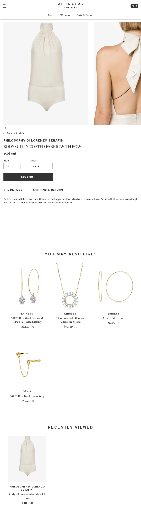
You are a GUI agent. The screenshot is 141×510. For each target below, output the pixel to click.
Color (33, 161)
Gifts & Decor (85, 15)
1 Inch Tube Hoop (113, 318)
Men (50, 15)
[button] (135, 73)
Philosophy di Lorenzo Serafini (34, 140)
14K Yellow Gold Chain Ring (27, 396)
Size (6, 161)
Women (65, 15)
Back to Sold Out (15, 133)
